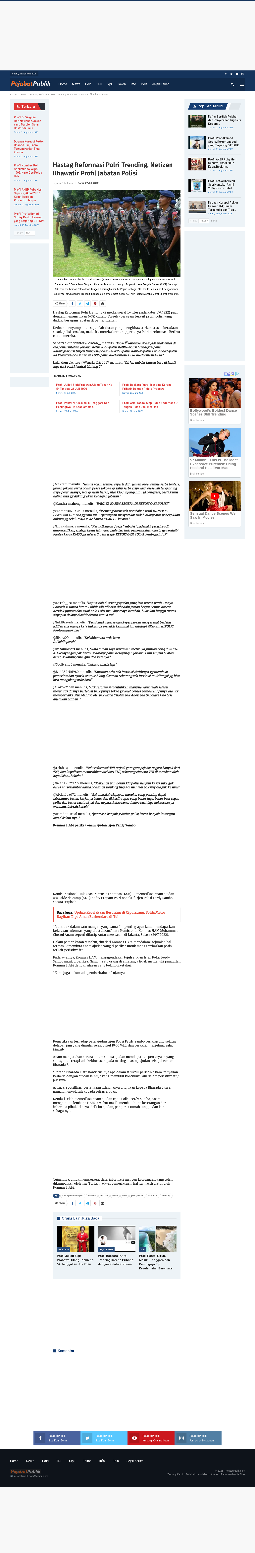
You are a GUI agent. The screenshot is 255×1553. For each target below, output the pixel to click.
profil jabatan (137, 1196)
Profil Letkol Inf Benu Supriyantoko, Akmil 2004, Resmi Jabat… (221, 184)
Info (133, 84)
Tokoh (121, 84)
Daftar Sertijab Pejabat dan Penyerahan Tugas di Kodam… (224, 120)
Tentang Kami (175, 1474)
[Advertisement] (127, 34)
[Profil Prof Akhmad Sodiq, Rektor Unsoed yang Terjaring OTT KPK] (197, 142)
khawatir (92, 1196)
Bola (144, 84)
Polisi (115, 1196)
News (76, 84)
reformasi (152, 1196)
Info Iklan (203, 1474)
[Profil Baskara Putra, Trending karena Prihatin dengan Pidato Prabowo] (116, 1239)
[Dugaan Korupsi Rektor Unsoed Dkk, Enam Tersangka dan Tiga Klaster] (197, 207)
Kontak (214, 1474)
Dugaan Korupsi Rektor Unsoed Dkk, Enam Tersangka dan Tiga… (223, 206)
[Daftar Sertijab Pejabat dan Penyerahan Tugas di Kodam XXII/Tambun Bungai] (197, 121)
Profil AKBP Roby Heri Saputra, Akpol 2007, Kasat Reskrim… (222, 163)
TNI (99, 84)
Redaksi (190, 1474)
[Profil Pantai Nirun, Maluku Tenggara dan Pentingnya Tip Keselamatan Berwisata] (158, 1239)
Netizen (104, 1196)
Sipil (109, 84)
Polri (88, 84)
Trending (166, 1196)
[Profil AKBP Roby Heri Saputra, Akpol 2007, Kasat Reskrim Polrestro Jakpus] (197, 164)
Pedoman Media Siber (233, 1474)
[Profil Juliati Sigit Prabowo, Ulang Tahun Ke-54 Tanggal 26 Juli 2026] (75, 1239)
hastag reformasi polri (72, 1196)
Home (62, 84)
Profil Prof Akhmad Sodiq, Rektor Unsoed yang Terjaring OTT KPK (223, 142)
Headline (63, 1249)
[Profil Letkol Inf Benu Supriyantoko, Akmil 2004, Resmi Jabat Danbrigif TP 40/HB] (197, 185)
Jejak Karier (160, 84)
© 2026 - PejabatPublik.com (230, 1470)
